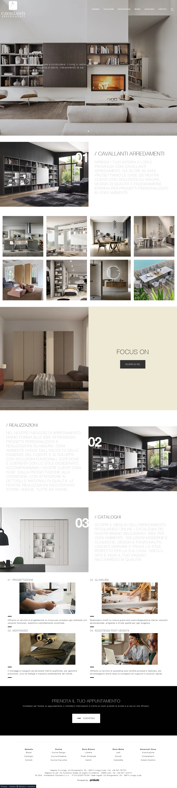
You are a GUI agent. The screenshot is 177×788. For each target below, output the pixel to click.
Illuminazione (148, 752)
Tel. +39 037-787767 (117, 770)
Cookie (13, 786)
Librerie (88, 752)
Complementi (148, 756)
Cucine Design (59, 752)
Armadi (118, 756)
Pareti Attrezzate (88, 756)
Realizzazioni (124, 9)
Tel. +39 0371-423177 (122, 773)
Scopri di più (132, 364)
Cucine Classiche (59, 760)
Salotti (89, 760)
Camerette (118, 760)
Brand (137, 9)
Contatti (162, 9)
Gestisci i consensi (27, 786)
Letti (118, 752)
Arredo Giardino (148, 760)
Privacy (4, 786)
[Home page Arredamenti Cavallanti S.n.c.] (24, 9)
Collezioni (109, 9)
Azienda (95, 9)
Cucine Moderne (58, 756)
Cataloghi (149, 9)
